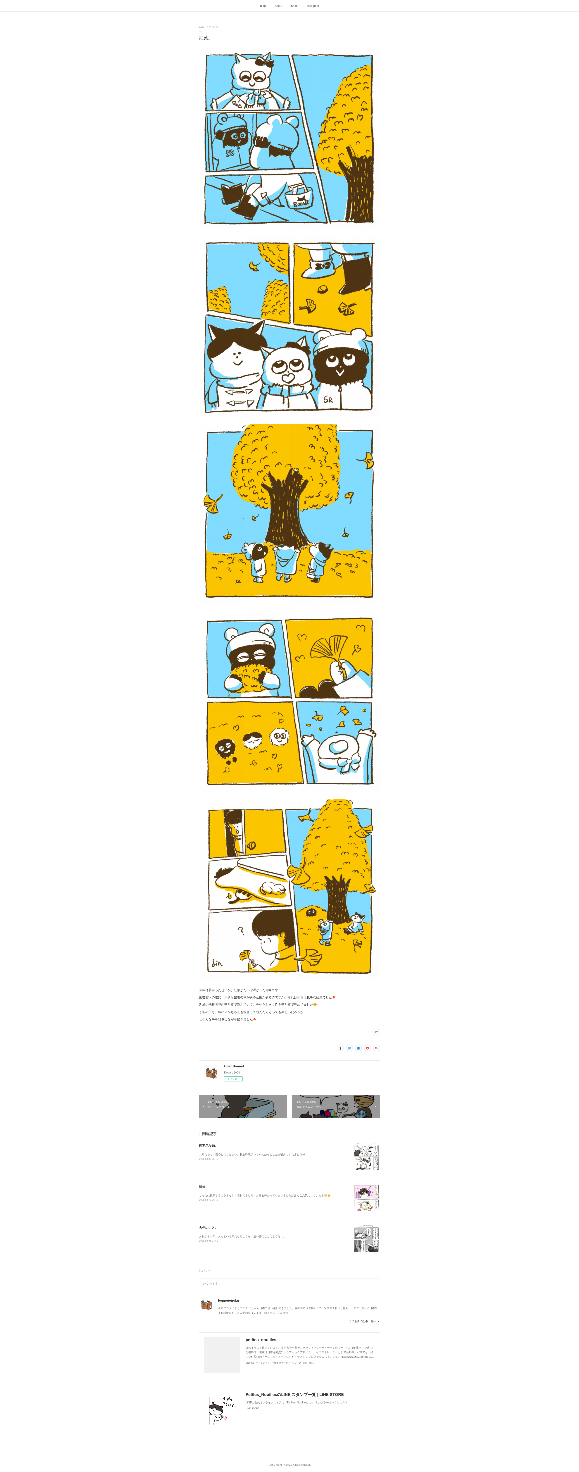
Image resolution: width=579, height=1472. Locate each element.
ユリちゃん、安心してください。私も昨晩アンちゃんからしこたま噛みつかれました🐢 (252, 1154)
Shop (294, 5)
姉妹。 (204, 1186)
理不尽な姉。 (208, 1145)
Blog (263, 5)
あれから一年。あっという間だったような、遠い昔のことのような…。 (242, 1236)
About (278, 5)
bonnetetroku (228, 1300)
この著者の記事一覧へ (362, 1321)
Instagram (313, 5)
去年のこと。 (208, 1227)
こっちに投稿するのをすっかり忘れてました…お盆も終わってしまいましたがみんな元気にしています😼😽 (265, 1195)
